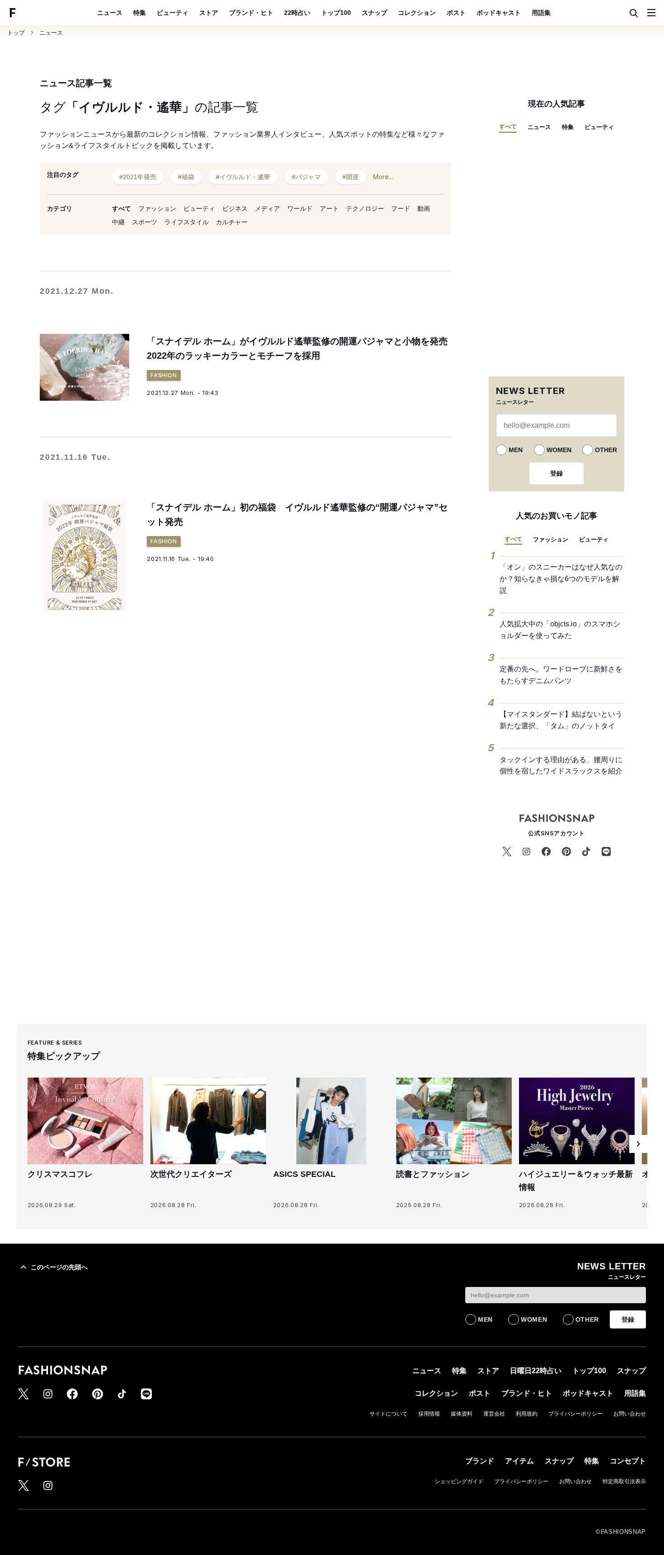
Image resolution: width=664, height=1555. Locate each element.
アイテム (519, 1461)
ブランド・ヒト (251, 12)
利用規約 (527, 1414)
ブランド (479, 1461)
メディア (267, 208)
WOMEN (559, 450)
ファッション (157, 208)
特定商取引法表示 (624, 1481)
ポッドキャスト (499, 12)
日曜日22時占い (535, 1371)
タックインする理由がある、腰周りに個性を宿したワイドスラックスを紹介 (561, 765)
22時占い (297, 12)
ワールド (300, 208)
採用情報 (429, 1414)
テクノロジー (365, 208)
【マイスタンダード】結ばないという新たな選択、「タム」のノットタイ (561, 720)
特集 (139, 12)
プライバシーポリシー (575, 1414)
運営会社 (494, 1414)
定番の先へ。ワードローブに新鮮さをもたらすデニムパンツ (561, 675)
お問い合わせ (629, 1414)
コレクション (417, 12)
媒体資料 (461, 1414)
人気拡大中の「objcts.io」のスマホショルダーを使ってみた (560, 629)
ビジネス (235, 208)
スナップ (374, 12)
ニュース (109, 12)
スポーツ (144, 222)
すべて (121, 208)
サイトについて (388, 1414)
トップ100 (336, 12)
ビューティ (172, 12)
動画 (423, 208)
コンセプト (628, 1461)
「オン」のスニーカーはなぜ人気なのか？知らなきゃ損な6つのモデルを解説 (561, 578)
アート (329, 208)
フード (400, 208)
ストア (208, 12)
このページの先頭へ (59, 1267)
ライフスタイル (186, 222)
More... (383, 176)
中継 (118, 222)
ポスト (456, 12)
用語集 (541, 12)
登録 (556, 473)
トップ (16, 33)
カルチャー (232, 222)
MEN (516, 450)
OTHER (606, 450)
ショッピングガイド (459, 1481)
